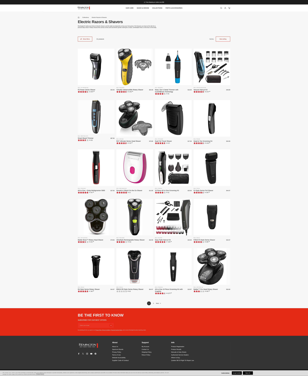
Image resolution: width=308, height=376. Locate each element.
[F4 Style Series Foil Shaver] (212, 167)
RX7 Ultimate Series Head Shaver (128, 141)
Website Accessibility (119, 357)
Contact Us (145, 349)
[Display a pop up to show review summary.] (94, 92)
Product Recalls (176, 349)
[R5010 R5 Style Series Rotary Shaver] (134, 266)
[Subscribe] (110, 325)
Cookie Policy (40, 374)
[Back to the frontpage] (78, 17)
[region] (154, 373)
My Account (145, 346)
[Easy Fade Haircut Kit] (173, 217)
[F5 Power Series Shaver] (96, 67)
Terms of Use (116, 355)
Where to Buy (175, 357)
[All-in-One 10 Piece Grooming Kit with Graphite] (173, 266)
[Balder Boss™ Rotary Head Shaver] (96, 217)
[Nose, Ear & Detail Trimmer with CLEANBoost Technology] (173, 67)
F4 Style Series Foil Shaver (203, 190)
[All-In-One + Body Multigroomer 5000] (96, 167)
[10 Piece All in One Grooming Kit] (173, 167)
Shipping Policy (147, 352)
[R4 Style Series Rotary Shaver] (96, 266)
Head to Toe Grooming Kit (203, 141)
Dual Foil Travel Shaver (163, 141)
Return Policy (146, 355)
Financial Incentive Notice (116, 330)
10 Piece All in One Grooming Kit (167, 190)
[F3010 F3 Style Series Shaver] (212, 217)
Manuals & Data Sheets (178, 352)
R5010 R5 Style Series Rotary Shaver (129, 289)
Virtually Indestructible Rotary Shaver (129, 90)
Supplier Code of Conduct (120, 360)
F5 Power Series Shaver (86, 90)
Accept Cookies (237, 373)
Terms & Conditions (106, 330)
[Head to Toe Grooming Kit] (212, 118)
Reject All (247, 373)
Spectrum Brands (117, 349)
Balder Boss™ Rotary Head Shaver (90, 240)
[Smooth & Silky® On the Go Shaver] (134, 167)
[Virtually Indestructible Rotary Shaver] (134, 67)
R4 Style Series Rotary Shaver (89, 289)
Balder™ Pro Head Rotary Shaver (206, 289)
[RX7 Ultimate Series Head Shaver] (134, 118)
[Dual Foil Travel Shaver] (173, 118)
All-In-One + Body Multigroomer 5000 (91, 190)
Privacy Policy (98, 330)
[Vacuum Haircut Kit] (212, 67)
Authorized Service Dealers (180, 355)
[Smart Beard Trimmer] (96, 117)
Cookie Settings (225, 373)
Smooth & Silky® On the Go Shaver (129, 190)
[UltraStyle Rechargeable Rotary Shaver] (134, 217)
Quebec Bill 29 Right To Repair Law (182, 360)
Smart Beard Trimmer (85, 138)
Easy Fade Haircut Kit (163, 240)
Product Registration (177, 346)
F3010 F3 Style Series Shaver (204, 240)
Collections (85, 17)
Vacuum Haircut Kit (200, 90)
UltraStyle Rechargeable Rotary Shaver (130, 240)
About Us (115, 346)
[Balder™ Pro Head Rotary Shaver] (212, 266)
